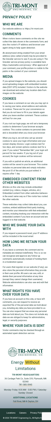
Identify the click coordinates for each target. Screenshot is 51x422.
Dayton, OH (33, 401)
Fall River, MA (19, 401)
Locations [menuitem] (10, 413)
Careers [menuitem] (22, 413)
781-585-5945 (25, 384)
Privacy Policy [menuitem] (36, 413)
